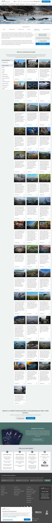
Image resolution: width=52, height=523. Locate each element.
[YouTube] (28, 506)
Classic (3, 67)
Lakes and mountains (5, 78)
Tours (4, 29)
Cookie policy (29, 496)
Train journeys (4, 86)
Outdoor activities (5, 83)
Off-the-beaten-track (5, 81)
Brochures (33, 4)
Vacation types (11, 4)
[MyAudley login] (21, 1)
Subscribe (47, 480)
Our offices (3, 489)
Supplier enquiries (17, 492)
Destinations (4, 4)
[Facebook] (21, 506)
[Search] (49, 4)
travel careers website (45, 497)
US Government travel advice (19, 491)
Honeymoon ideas (5, 76)
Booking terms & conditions (31, 491)
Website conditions (30, 489)
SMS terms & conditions (31, 492)
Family (3, 72)
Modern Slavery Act (30, 498)
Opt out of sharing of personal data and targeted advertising (8, 520)
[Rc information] (23, 152)
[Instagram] (24, 506)
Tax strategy (29, 500)
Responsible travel (5, 85)
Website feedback (4, 492)
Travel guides (11, 29)
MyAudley (2, 491)
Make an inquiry (42, 43)
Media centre (29, 502)
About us (27, 4)
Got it (27, 519)
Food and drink (4, 74)
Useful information (17, 489)
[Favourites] (19, 1)
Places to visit (21, 29)
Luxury (3, 79)
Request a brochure (38, 439)
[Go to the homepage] (6, 1)
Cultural (3, 70)
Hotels (29, 29)
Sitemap (2, 494)
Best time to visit (46, 29)
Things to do (36, 29)
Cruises (17, 4)
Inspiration (22, 4)
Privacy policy (29, 494)
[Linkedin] (31, 506)
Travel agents (16, 494)
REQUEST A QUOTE (46, 1)
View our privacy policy (12, 516)
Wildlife (3, 88)
